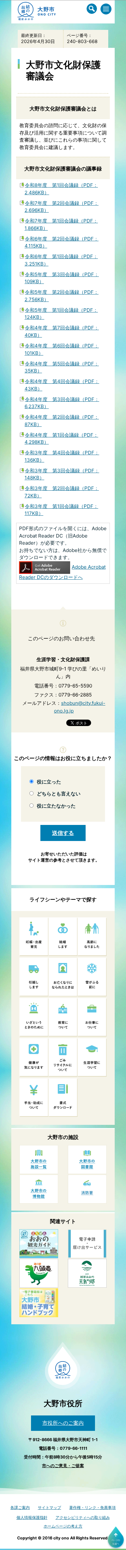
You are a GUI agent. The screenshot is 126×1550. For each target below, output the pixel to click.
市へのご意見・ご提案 (63, 1465)
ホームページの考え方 (63, 1526)
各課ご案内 (20, 1507)
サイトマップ (49, 1507)
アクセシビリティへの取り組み (83, 1517)
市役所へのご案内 (63, 1423)
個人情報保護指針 (31, 1517)
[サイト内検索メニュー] (92, 9)
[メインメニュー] (105, 9)
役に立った (49, 782)
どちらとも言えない (58, 794)
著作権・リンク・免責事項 (92, 1507)
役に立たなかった (56, 806)
